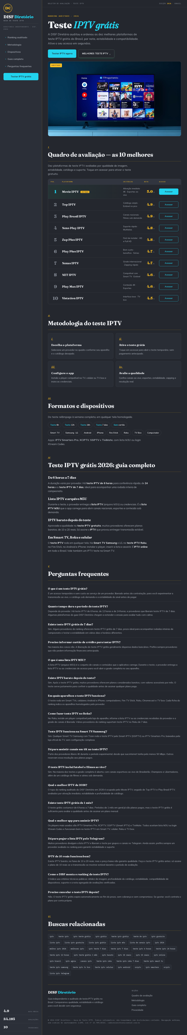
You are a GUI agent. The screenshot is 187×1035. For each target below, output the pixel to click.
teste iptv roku (104, 961)
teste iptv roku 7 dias (127, 961)
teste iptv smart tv (153, 961)
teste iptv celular (104, 967)
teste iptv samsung (59, 967)
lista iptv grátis (97, 942)
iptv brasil (55, 961)
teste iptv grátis (120, 936)
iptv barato (107, 955)
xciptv (167, 967)
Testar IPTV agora (62, 53)
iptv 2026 (159, 942)
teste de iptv (140, 936)
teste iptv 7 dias (119, 948)
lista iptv (55, 942)
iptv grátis (101, 936)
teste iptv (63, 936)
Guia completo (15, 58)
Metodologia (14, 44)
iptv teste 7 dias (97, 948)
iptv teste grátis (82, 936)
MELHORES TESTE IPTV (96, 53)
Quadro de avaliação (142, 995)
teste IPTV (133, 542)
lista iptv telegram (59, 973)
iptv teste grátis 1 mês (85, 955)
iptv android (124, 967)
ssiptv (138, 967)
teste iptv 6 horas (142, 948)
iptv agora (71, 961)
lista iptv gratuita (74, 942)
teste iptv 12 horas (59, 955)
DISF (18, 18)
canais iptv (86, 961)
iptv (52, 936)
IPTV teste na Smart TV (100, 550)
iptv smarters (152, 967)
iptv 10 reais (124, 955)
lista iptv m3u (118, 942)
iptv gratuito (158, 936)
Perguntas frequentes (20, 66)
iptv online (159, 955)
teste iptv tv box (81, 967)
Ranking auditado (17, 37)
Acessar (169, 191)
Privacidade (137, 1010)
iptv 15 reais (142, 955)
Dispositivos (14, 51)
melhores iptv (77, 948)
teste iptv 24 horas (165, 948)
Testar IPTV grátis (21, 76)
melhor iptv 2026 (58, 948)
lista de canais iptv (140, 942)
